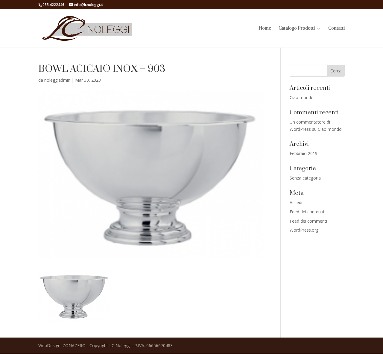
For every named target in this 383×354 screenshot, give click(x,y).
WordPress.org (304, 230)
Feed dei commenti (308, 221)
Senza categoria (305, 178)
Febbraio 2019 (303, 153)
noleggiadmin (57, 80)
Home (265, 28)
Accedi (296, 202)
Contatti (336, 28)
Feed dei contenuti (308, 212)
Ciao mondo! (302, 97)
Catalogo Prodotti (297, 28)
